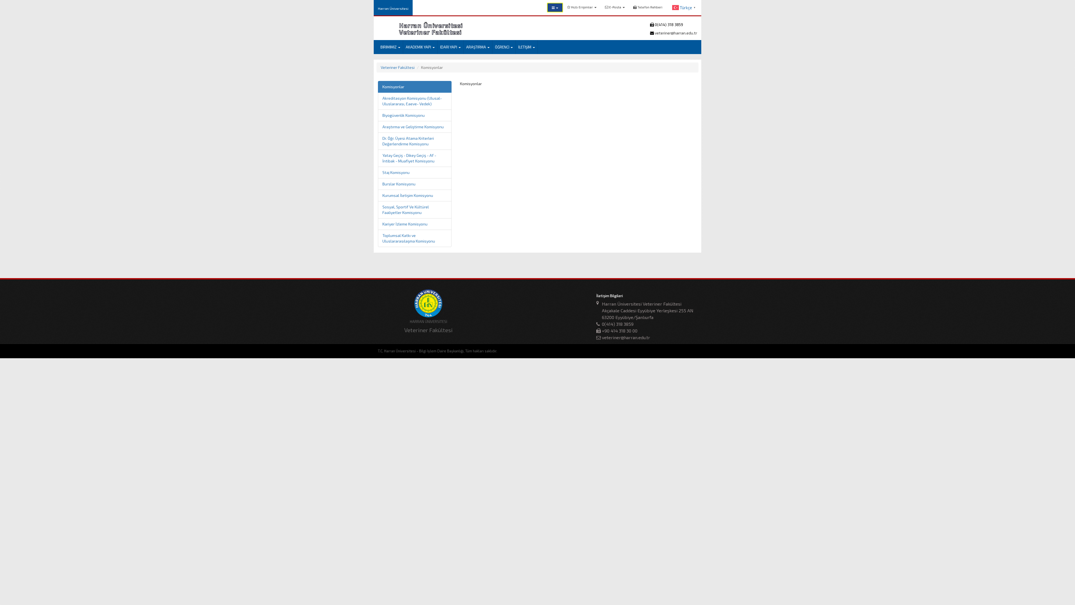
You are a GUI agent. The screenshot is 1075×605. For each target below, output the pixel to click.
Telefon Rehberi (649, 7)
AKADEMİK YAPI (419, 47)
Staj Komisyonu (396, 172)
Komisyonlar (393, 86)
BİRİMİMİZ (389, 47)
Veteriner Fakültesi (398, 67)
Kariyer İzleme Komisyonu (404, 224)
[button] (555, 7)
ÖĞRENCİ (502, 47)
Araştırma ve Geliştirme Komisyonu (413, 126)
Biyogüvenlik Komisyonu (403, 115)
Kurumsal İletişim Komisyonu (407, 195)
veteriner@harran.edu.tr (675, 33)
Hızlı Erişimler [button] (582, 7)
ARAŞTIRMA (476, 47)
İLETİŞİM (525, 47)
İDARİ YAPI (449, 47)
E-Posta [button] (615, 7)
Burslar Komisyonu (398, 184)
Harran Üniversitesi (393, 8)
